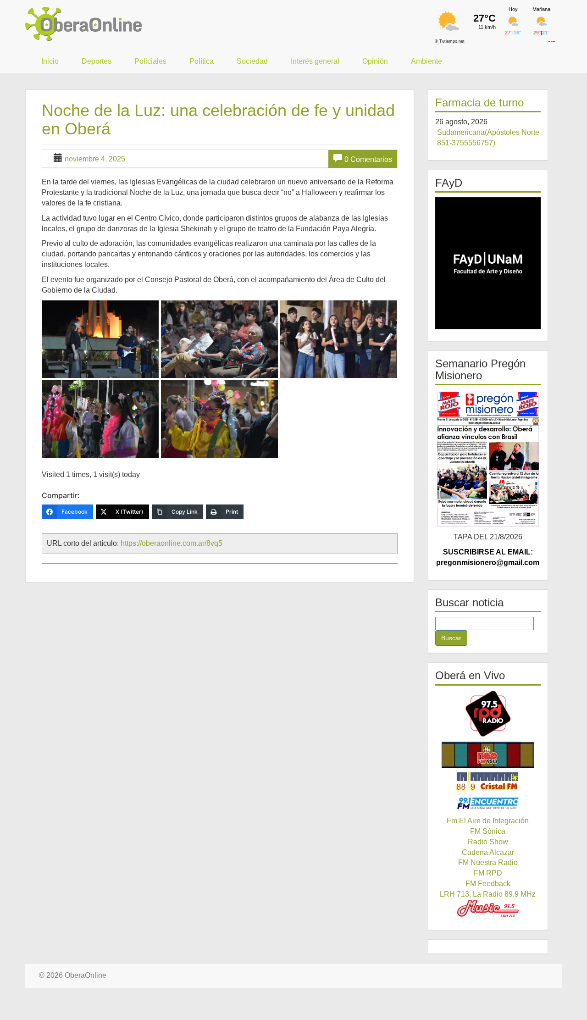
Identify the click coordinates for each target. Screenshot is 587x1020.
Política (201, 61)
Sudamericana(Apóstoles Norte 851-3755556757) (488, 137)
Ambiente (426, 61)
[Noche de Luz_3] (338, 339)
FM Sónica (487, 831)
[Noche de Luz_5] (219, 419)
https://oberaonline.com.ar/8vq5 (171, 543)
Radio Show (488, 842)
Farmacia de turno (479, 102)
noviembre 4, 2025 (95, 159)
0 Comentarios (368, 159)
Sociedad (252, 61)
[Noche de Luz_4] (100, 419)
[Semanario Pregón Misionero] (488, 458)
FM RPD (488, 873)
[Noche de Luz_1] (100, 339)
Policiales (150, 61)
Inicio (50, 61)
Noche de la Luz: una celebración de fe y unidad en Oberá (218, 119)
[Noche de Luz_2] (219, 339)
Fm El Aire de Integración (488, 821)
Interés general (315, 61)
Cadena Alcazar (488, 852)
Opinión (375, 61)
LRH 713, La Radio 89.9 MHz (488, 894)
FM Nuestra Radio (488, 862)
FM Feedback (487, 883)
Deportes (96, 61)
